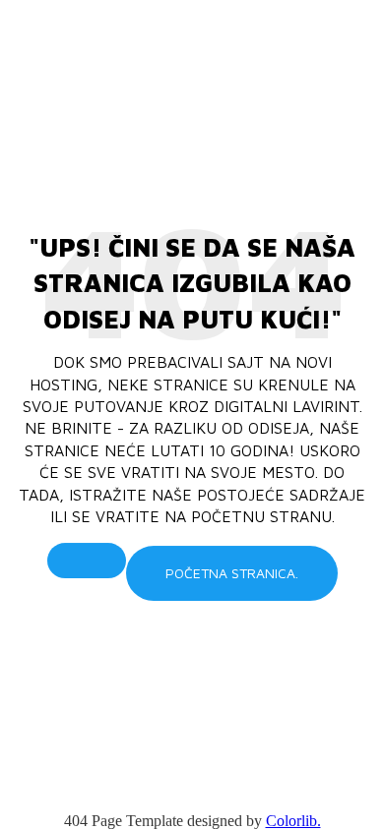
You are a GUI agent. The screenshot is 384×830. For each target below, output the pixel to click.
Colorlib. (293, 820)
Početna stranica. (231, 572)
